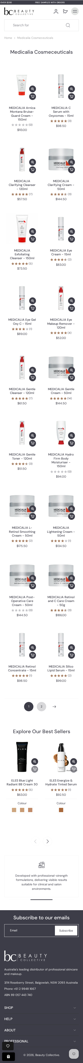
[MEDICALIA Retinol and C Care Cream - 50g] (61, 575)
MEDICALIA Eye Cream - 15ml (61, 252)
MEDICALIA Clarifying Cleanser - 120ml (22, 185)
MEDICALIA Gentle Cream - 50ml (61, 391)
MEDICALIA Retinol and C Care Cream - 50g (60, 601)
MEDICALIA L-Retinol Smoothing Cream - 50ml (22, 531)
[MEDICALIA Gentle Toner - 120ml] (22, 432)
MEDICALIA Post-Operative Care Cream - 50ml (22, 601)
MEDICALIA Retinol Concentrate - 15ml (22, 668)
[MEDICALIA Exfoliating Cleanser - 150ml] (22, 228)
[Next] (54, 706)
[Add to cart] (32, 96)
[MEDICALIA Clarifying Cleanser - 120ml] (22, 159)
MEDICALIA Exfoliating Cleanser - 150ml (22, 254)
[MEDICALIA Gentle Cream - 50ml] (61, 367)
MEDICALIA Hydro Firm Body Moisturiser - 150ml (61, 460)
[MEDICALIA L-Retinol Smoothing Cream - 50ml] (22, 506)
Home (8, 38)
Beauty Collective (47, 1055)
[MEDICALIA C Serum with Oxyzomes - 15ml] (61, 86)
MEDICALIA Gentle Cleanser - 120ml (22, 391)
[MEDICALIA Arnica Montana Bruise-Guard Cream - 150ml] (22, 86)
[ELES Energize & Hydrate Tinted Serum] (61, 756)
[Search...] (68, 25)
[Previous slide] (35, 841)
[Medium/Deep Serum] (61, 810)
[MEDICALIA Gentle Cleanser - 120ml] (22, 367)
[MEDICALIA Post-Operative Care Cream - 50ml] (22, 575)
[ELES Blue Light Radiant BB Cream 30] (22, 756)
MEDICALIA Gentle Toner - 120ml (22, 456)
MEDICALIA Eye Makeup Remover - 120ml (61, 323)
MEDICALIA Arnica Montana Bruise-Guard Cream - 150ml (22, 113)
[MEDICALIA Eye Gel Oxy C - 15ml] (22, 298)
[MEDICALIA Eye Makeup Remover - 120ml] (61, 298)
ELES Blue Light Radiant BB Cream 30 (22, 782)
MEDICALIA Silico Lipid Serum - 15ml (60, 668)
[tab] (9, 99)
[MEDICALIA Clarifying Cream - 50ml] (61, 159)
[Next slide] (47, 841)
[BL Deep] (30, 810)
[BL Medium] (22, 810)
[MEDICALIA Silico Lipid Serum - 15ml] (61, 644)
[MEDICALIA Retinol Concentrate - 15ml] (22, 644)
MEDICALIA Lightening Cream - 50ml (61, 531)
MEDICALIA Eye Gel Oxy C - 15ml (22, 321)
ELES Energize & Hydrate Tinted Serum (61, 782)
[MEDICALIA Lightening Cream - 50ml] (61, 506)
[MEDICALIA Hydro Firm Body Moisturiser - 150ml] (61, 432)
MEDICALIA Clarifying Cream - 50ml (61, 185)
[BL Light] (14, 810)
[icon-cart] (65, 11)
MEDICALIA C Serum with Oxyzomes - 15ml (61, 112)
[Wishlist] (8, 1046)
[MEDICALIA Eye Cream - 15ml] (61, 228)
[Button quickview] (32, 89)
